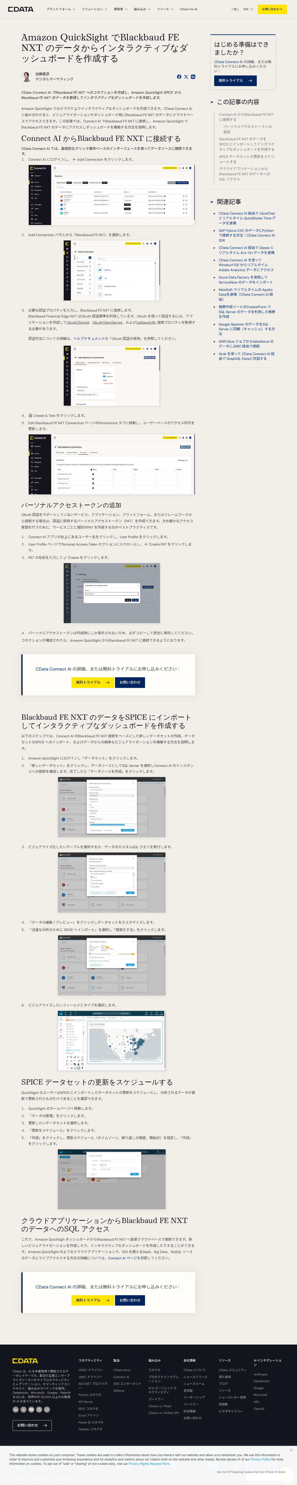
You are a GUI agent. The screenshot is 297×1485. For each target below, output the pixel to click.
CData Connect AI (53, 669)
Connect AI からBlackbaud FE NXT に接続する (246, 117)
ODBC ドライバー (90, 1370)
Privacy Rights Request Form (149, 1463)
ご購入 (235, 9)
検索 (246, 9)
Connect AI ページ (122, 1258)
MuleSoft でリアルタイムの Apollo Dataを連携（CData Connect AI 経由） (246, 294)
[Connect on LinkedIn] (193, 77)
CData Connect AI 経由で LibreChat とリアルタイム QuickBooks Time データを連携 (247, 218)
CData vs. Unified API (163, 1413)
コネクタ (154, 1370)
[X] (23, 1410)
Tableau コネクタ (90, 1429)
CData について (195, 1370)
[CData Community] (47, 1410)
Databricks (261, 1381)
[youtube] (31, 1410)
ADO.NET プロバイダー (92, 1386)
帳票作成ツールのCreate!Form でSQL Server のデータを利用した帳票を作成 (247, 312)
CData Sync (121, 1370)
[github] (39, 1410)
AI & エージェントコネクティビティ (162, 1390)
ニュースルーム (194, 1384)
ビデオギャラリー (231, 1411)
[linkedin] (16, 1410)
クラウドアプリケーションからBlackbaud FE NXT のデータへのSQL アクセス (244, 174)
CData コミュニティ (233, 1370)
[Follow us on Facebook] (179, 77)
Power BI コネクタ (90, 1422)
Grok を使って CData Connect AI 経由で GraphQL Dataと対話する (247, 356)
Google (259, 1388)
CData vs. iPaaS (159, 1406)
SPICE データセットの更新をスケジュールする (246, 159)
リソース (225, 1391)
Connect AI (121, 1377)
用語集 (223, 1404)
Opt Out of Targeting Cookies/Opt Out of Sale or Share (251, 1472)
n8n (256, 1402)
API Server (85, 1402)
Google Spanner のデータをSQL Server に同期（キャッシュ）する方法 (247, 329)
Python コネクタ (89, 1395)
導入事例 (225, 1377)
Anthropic (261, 1374)
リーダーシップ (194, 1397)
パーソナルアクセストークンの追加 (247, 129)
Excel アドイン (88, 1415)
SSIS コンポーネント (127, 1384)
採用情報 (190, 1411)
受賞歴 (188, 1391)
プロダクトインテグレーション (163, 1379)
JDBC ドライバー (90, 1377)
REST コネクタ (88, 1409)
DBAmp (118, 1391)
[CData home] (24, 9)
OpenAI (259, 1409)
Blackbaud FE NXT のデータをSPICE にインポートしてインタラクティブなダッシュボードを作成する (247, 144)
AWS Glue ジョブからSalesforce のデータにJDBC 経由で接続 (246, 344)
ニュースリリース (195, 1377)
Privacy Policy (260, 1459)
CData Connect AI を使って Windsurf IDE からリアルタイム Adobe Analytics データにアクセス (246, 265)
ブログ (223, 1384)
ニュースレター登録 (232, 1397)
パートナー (156, 1399)
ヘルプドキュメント (89, 338)
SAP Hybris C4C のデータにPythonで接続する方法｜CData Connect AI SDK (247, 235)
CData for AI (188, 9)
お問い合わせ (270, 9)
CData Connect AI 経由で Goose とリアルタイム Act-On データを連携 (246, 250)
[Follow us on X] (186, 77)
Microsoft (260, 1395)
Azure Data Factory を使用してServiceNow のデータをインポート (246, 279)
